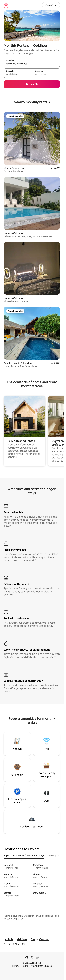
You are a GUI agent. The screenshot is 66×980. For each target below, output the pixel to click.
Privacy (15, 966)
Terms (25, 966)
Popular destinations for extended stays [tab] (24, 855)
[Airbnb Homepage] (6, 5)
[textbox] (17, 74)
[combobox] (32, 64)
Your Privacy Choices (41, 966)
